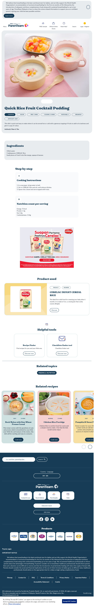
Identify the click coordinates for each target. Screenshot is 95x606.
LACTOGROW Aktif (23, 536)
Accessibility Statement (41, 582)
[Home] (18, 25)
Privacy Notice (64, 578)
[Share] (50, 101)
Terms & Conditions (47, 578)
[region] (47, 601)
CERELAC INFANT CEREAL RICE (65, 294)
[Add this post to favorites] (46, 101)
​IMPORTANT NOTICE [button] (9, 553)
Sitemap (9, 578)
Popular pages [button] (7, 549)
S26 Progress (42, 536)
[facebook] (41, 519)
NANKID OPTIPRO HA (60, 536)
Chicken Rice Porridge (54, 422)
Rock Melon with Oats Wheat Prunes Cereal (18, 423)
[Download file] (43, 101)
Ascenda (69, 536)
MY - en (45, 476)
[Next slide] (90, 447)
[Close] (88, 7)
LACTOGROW (14, 536)
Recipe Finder (29, 345)
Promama (78, 536)
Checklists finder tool (62, 345)
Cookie (57, 582)
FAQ (33, 578)
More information (14, 604)
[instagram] (47, 519)
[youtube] (52, 519)
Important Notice (81, 578)
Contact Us (22, 578)
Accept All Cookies (69, 601)
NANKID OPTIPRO (51, 536)
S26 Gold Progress (32, 536)
